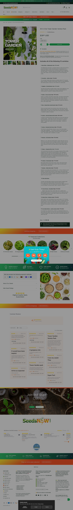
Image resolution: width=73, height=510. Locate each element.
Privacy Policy (41, 503)
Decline (47, 507)
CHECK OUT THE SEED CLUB (44, 260)
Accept (36, 507)
